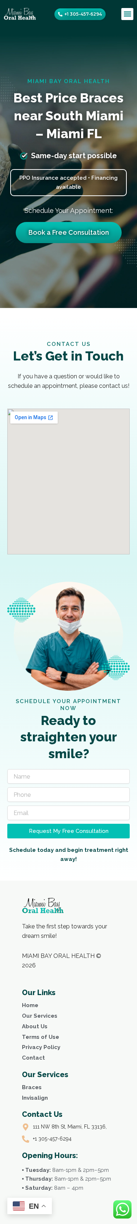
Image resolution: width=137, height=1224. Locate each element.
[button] (127, 14)
